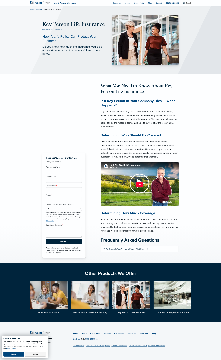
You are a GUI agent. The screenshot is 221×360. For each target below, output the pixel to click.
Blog (154, 333)
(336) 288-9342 (91, 339)
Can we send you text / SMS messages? (60, 204)
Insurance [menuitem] (117, 3)
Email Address (51, 176)
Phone (49, 195)
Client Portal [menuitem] (139, 3)
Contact (107, 333)
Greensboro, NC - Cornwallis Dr (52, 30)
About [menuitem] (127, 3)
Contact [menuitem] (159, 3)
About (84, 333)
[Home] (40, 333)
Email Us (76, 339)
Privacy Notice (78, 346)
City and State (51, 186)
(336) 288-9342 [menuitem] (172, 3)
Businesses (119, 333)
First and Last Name (53, 167)
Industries (144, 333)
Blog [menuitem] (150, 3)
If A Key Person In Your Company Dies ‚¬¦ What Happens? (125, 249)
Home (32, 9)
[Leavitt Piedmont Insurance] (40, 3)
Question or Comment (54, 225)
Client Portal (95, 333)
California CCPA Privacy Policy (98, 346)
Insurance (39, 9)
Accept (13, 354)
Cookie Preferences (119, 346)
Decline (35, 354)
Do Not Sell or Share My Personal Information (147, 346)
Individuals (132, 333)
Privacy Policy (11, 348)
